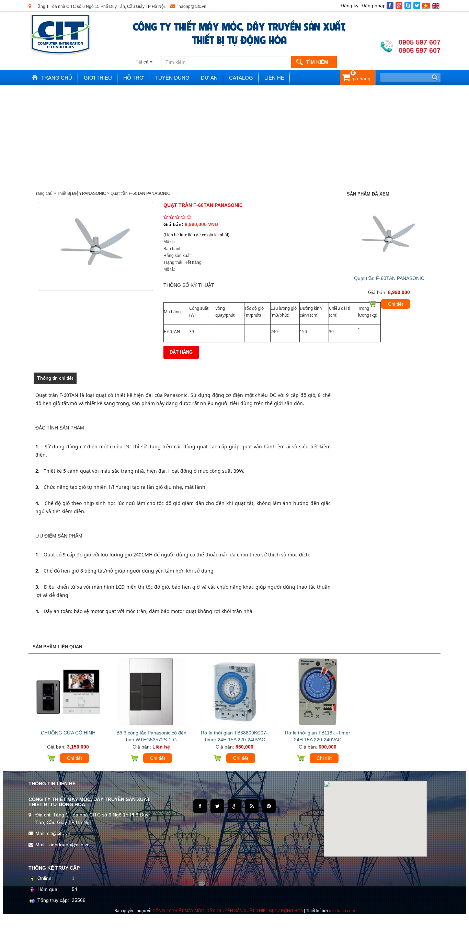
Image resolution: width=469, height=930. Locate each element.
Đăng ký (349, 5)
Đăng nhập (374, 5)
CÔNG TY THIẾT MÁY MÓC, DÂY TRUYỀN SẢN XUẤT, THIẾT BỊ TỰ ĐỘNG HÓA (239, 32)
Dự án (209, 78)
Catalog (241, 78)
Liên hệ (274, 78)
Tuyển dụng (172, 78)
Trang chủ (56, 78)
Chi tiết (395, 304)
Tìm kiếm (317, 62)
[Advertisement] (234, 137)
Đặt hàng (181, 352)
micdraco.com (342, 910)
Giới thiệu (98, 78)
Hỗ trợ (133, 78)
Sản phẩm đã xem (368, 194)
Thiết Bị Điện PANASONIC (81, 193)
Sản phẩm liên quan (57, 646)
